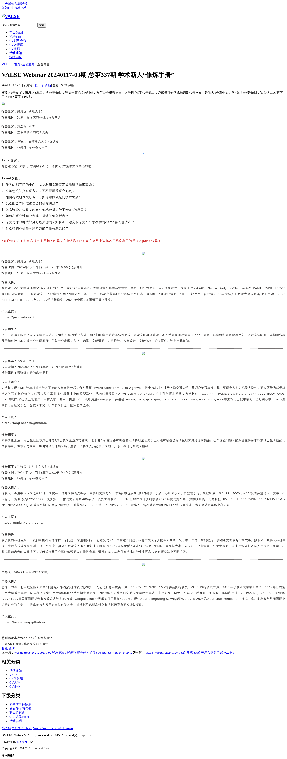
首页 (16, 32)
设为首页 (8, 7)
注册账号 (21, 3)
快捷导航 (15, 57)
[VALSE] (11, 16)
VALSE (7, 64)
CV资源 (14, 49)
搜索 (41, 25)
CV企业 (14, 686)
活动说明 (15, 721)
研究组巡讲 (17, 712)
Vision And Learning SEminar (53, 728)
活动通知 (15, 53)
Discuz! (22, 741)
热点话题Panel (19, 716)
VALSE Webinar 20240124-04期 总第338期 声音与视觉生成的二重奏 (189, 652)
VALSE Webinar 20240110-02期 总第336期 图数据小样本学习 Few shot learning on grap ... (73, 652)
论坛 (15, 36)
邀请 (12, 648)
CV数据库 (16, 44)
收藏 (5, 648)
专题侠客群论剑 (20, 704)
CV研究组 (16, 678)
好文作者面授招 (20, 708)
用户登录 (8, 3)
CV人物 (14, 682)
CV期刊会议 (17, 40)
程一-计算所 (43, 85)
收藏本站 (20, 7)
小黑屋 (6, 728)
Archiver (26, 728)
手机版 (16, 728)
